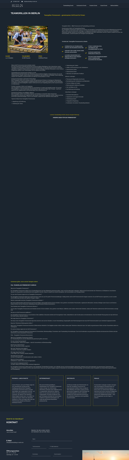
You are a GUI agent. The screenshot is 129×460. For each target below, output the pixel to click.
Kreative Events (93, 5)
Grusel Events (103, 5)
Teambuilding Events (68, 5)
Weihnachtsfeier (114, 5)
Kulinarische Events (81, 5)
